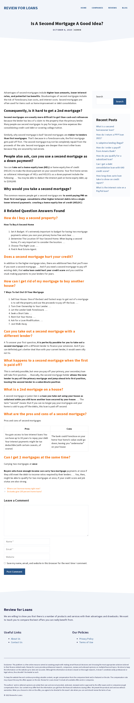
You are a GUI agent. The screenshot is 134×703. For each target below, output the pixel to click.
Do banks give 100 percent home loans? (24, 491)
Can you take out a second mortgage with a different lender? (39, 333)
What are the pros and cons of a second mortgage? (45, 413)
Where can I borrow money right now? (23, 488)
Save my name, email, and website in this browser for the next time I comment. (47, 563)
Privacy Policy (86, 638)
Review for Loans (21, 7)
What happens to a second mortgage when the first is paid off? (46, 362)
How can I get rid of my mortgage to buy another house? (44, 283)
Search (99, 96)
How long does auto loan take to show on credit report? (109, 179)
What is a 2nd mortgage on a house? (33, 389)
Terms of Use (86, 642)
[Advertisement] (67, 63)
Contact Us (16, 642)
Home (83, 8)
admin (77, 29)
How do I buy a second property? (31, 217)
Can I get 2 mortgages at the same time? (37, 457)
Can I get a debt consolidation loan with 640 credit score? (110, 167)
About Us (15, 638)
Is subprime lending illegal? (109, 142)
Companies (97, 8)
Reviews (112, 8)
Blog (124, 8)
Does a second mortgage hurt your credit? (38, 256)
